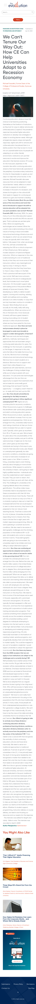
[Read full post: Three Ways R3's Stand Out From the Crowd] (12, 874)
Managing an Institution (11, 28)
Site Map (31, 988)
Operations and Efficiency (13, 31)
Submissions (6, 984)
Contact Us (6, 988)
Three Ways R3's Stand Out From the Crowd (17, 886)
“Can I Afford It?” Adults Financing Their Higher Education (16, 856)
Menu (18, 20)
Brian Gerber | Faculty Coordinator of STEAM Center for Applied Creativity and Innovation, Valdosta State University (18, 893)
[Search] (32, 12)
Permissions (30, 984)
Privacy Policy (18, 984)
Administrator (22, 826)
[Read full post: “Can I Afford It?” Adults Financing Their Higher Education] (12, 844)
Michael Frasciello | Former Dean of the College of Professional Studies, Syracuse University (17, 86)
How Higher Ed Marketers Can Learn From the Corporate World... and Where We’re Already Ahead (17, 919)
